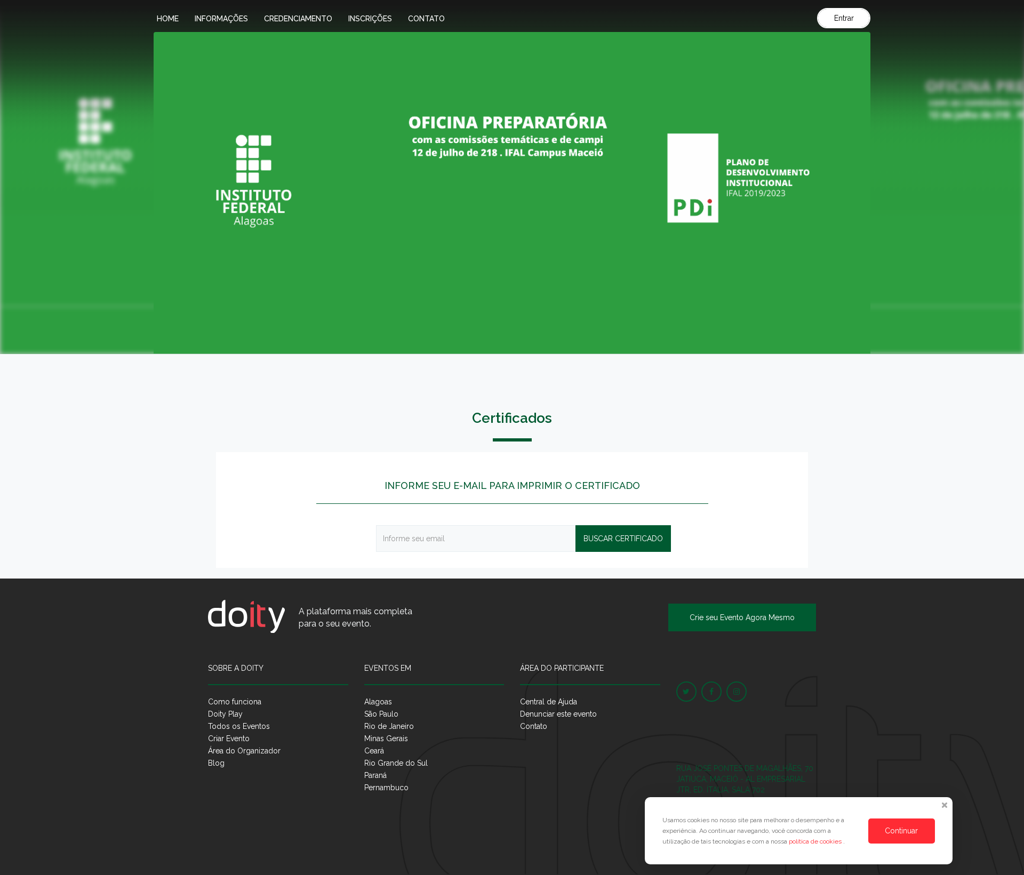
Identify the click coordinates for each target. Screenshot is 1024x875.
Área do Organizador (244, 750)
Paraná (375, 775)
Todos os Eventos (239, 726)
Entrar (844, 18)
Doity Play (225, 714)
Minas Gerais (386, 738)
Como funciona (234, 701)
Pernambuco (386, 787)
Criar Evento (229, 738)
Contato (426, 18)
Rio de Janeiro (389, 726)
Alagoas (378, 701)
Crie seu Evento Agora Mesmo (742, 617)
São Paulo (381, 714)
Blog (216, 763)
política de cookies (816, 841)
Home (168, 18)
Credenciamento (298, 18)
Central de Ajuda (548, 701)
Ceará (374, 750)
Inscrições (370, 18)
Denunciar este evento (558, 714)
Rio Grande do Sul (396, 763)
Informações (221, 18)
